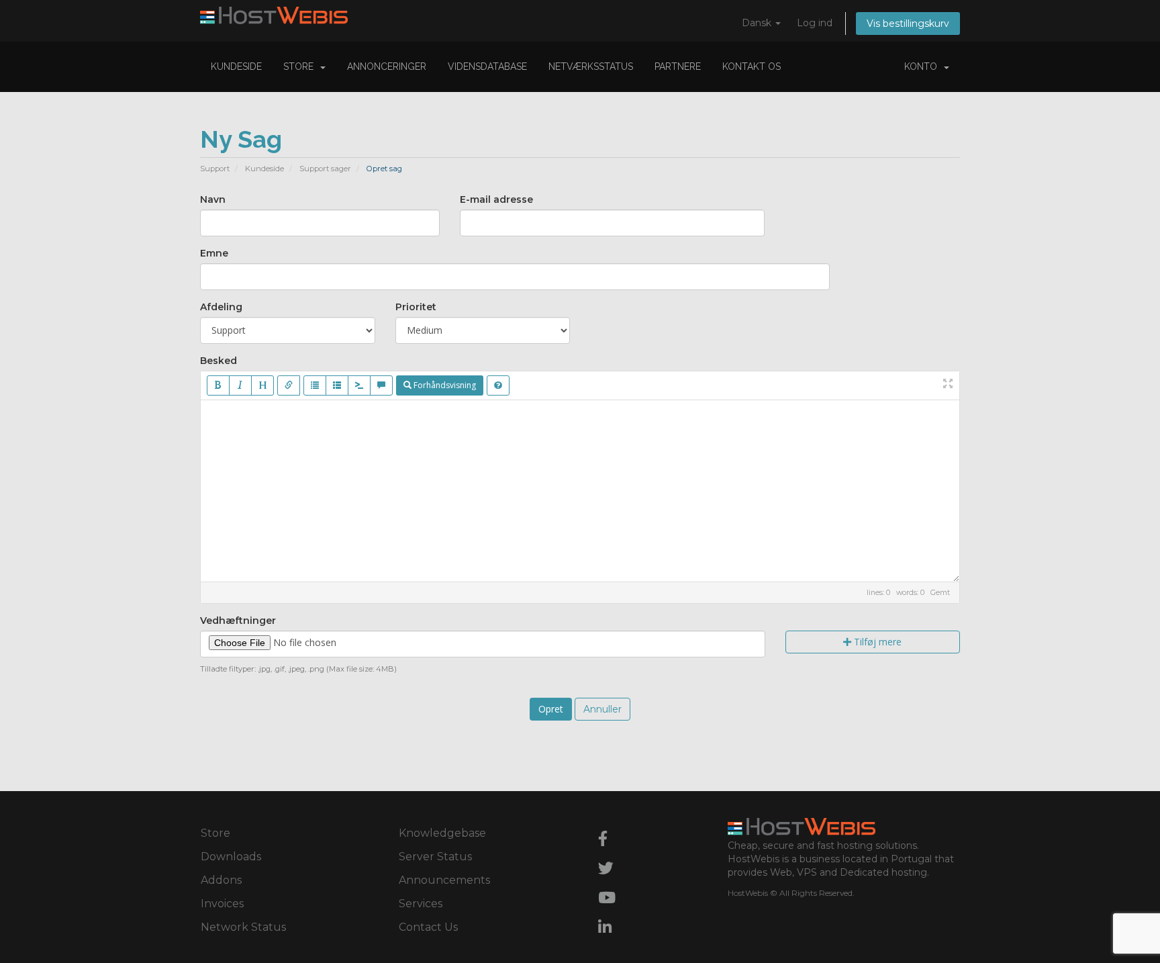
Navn (213, 199)
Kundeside (236, 66)
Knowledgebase (442, 833)
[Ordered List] (337, 385)
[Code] (359, 385)
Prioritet (415, 307)
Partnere (678, 66)
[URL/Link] (288, 385)
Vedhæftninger (238, 620)
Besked (218, 361)
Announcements (444, 880)
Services (420, 903)
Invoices (222, 903)
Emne (214, 253)
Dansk (758, 23)
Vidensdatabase (487, 66)
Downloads (231, 856)
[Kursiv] (240, 385)
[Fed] (218, 385)
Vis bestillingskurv (908, 23)
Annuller (602, 709)
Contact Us (428, 927)
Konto (923, 66)
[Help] (498, 385)
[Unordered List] (314, 385)
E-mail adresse (496, 199)
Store (301, 66)
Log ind (814, 23)
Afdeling (221, 307)
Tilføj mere (876, 641)
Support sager (325, 168)
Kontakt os (751, 66)
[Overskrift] (262, 385)
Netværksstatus (590, 66)
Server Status (435, 856)
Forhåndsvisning (444, 385)
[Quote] (381, 385)
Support (215, 168)
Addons (221, 880)
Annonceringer (386, 66)
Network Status (243, 927)
